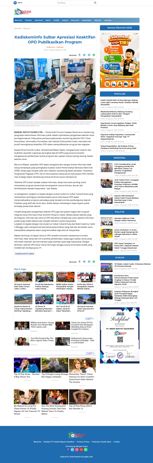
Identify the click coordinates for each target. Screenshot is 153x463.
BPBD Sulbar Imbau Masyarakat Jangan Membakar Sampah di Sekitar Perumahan (65, 286)
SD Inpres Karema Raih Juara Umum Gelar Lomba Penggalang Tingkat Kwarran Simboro (22, 286)
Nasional (39, 20)
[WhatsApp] (86, 450)
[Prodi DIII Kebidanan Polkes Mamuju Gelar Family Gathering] (44, 277)
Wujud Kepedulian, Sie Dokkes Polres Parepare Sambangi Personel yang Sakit (118, 147)
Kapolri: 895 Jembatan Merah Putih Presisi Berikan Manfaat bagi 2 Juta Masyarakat (126, 199)
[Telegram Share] (89, 55)
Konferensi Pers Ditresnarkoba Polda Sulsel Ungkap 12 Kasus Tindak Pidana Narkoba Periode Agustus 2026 (126, 280)
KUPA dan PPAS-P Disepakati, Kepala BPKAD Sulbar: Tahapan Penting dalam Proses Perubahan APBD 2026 (85, 286)
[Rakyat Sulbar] (22, 11)
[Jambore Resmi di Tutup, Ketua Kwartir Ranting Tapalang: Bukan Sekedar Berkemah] (23, 299)
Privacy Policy (83, 442)
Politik (56, 20)
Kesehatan (86, 20)
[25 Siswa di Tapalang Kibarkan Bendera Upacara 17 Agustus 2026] (44, 299)
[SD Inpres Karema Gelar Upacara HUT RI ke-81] (86, 299)
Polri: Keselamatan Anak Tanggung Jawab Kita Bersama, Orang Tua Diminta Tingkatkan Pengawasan (125, 168)
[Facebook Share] (79, 55)
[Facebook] (68, 450)
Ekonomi (75, 20)
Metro (48, 20)
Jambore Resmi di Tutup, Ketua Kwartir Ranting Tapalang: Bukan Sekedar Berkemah (23, 308)
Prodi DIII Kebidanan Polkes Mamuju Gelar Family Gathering (44, 286)
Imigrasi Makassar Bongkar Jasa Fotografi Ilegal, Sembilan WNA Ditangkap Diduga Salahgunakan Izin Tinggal (126, 295)
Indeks (117, 442)
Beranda (18, 20)
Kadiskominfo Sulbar (24, 254)
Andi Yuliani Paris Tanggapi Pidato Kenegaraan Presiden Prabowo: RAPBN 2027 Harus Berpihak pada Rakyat (126, 184)
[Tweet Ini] (84, 55)
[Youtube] (81, 450)
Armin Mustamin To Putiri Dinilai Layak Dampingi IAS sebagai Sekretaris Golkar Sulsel (126, 233)
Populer (28, 20)
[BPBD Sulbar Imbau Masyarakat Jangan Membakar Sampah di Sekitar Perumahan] (65, 277)
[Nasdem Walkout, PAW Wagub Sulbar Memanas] (107, 221)
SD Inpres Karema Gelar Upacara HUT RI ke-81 (85, 308)
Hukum (65, 20)
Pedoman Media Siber (101, 442)
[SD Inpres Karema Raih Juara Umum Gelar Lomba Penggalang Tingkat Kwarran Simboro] (23, 277)
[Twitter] (72, 450)
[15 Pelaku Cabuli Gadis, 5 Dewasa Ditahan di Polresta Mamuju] (107, 267)
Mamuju (60, 47)
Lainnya (107, 20)
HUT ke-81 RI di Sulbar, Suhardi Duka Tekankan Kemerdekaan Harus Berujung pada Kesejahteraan (65, 308)
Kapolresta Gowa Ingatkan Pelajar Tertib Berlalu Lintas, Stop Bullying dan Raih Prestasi (119, 125)
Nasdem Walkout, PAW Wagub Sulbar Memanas (125, 219)
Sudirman (50, 47)
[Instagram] (77, 450)
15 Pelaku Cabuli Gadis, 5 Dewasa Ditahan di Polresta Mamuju (132, 265)
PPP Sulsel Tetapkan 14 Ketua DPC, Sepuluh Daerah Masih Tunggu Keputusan (126, 245)
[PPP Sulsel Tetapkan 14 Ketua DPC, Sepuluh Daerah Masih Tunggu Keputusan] (107, 246)
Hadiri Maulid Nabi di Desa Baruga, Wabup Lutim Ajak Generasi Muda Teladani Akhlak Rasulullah (119, 102)
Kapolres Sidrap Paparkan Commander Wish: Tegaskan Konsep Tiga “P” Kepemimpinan (118, 137)
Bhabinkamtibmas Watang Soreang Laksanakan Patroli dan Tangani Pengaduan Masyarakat (116, 114)
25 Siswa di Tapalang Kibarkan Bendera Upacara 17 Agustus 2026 (44, 308)
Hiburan (97, 20)
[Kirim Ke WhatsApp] (94, 55)
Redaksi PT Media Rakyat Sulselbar (59, 442)
